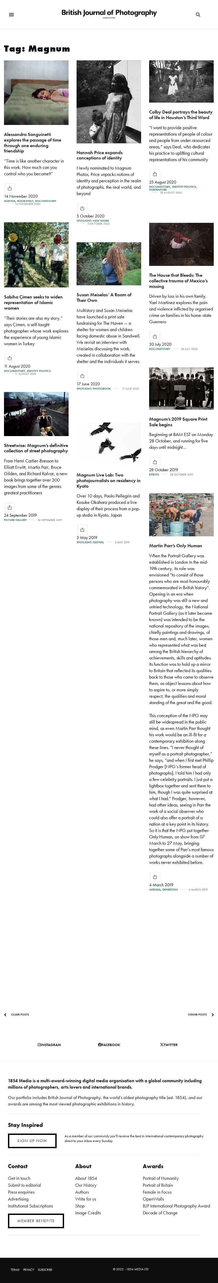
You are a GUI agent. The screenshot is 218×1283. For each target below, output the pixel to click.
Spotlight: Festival (90, 542)
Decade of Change (160, 1213)
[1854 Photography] (109, 15)
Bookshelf (25, 200)
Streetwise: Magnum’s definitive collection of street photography (36, 448)
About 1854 (86, 1178)
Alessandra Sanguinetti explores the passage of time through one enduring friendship (32, 142)
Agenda (9, 200)
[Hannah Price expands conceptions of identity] (109, 101)
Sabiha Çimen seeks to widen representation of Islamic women (33, 302)
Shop (80, 1206)
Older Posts (19, 1014)
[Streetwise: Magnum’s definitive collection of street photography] (36, 414)
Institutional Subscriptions (30, 1206)
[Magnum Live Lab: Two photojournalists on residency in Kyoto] (109, 444)
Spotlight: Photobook (94, 388)
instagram (51, 1044)
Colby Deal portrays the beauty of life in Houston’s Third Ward (181, 114)
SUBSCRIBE (45, 1270)
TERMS (15, 1270)
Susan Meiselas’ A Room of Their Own (104, 297)
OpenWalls (153, 1199)
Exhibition (170, 889)
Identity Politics (184, 186)
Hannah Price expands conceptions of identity (100, 155)
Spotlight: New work (93, 220)
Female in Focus (157, 1192)
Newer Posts (198, 1014)
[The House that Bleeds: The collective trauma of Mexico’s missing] (181, 244)
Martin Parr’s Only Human (175, 545)
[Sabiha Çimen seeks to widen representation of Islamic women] (36, 254)
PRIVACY (28, 1270)
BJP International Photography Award (176, 1206)
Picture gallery (15, 520)
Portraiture (158, 189)
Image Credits (88, 1213)
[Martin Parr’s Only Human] (181, 514)
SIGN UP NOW (32, 1140)
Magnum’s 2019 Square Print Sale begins (178, 422)
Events (154, 474)
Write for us (85, 1199)
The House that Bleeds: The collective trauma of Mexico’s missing (178, 280)
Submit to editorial (24, 1185)
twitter (171, 1044)
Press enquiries (21, 1192)
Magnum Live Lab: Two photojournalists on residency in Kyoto (109, 480)
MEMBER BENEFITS (36, 1220)
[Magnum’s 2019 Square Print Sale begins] (181, 388)
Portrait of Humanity (161, 1178)
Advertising (18, 1199)
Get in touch (19, 1178)
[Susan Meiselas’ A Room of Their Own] (109, 263)
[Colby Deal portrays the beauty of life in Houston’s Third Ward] (181, 81)
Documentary (45, 200)
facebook (111, 1044)
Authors (82, 1192)
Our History (86, 1185)
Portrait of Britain (158, 1185)
